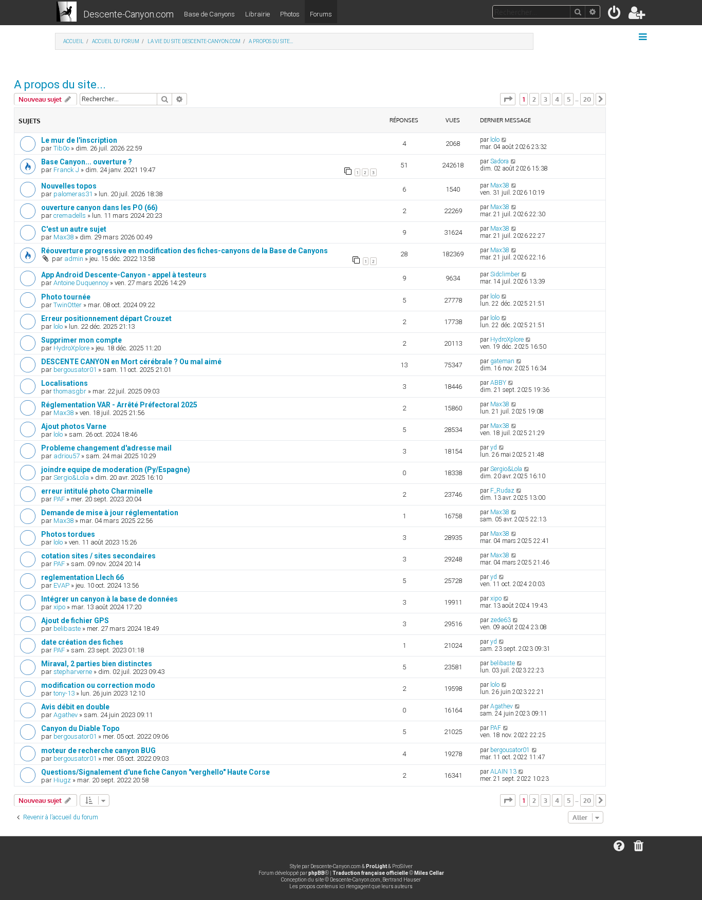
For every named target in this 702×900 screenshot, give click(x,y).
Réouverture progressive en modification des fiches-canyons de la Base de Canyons (184, 251)
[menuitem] (614, 15)
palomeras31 (73, 194)
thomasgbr (69, 391)
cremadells (69, 215)
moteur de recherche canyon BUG (98, 750)
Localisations (64, 383)
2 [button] (534, 99)
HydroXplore (71, 348)
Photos (290, 14)
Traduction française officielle (370, 873)
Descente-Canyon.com (128, 14)
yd (493, 447)
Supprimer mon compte (81, 340)
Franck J (66, 170)
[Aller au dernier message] (504, 139)
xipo (59, 607)
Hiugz (62, 780)
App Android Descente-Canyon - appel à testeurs (124, 275)
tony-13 (64, 693)
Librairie (257, 14)
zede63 (500, 620)
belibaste (67, 628)
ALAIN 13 (503, 771)
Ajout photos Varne (73, 426)
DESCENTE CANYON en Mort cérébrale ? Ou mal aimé (131, 362)
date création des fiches (82, 642)
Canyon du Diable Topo (80, 728)
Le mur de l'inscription (79, 140)
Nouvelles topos (69, 186)
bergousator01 (75, 369)
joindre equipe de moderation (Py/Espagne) (115, 469)
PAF (59, 499)
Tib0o (61, 148)
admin (73, 258)
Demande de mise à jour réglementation (109, 513)
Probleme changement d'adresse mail (106, 448)
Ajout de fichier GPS (75, 620)
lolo (495, 139)
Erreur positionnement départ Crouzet (106, 318)
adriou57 (66, 456)
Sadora (499, 161)
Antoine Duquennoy (80, 283)
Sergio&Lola (71, 477)
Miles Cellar (429, 873)
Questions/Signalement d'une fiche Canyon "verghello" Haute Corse (155, 772)
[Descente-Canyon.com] (66, 12)
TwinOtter (67, 305)
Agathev (65, 715)
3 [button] (545, 99)
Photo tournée (65, 297)
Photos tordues (68, 534)
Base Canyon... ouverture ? (86, 162)
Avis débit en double (75, 707)
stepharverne (72, 672)
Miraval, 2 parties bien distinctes (96, 664)
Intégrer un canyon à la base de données (109, 599)
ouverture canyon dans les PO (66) (99, 207)
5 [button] (568, 99)
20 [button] (587, 99)
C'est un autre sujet (73, 229)
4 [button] (557, 99)
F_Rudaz (502, 490)
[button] (507, 99)
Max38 (499, 185)
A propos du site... (60, 84)
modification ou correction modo (98, 685)
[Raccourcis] (644, 37)
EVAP (61, 585)
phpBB (316, 873)
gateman (502, 361)
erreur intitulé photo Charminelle (97, 491)
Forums (321, 14)
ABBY (498, 382)
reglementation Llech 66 (82, 577)
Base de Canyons (209, 14)
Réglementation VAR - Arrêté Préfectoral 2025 (119, 405)
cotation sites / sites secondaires (98, 556)
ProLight (376, 866)
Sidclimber (505, 274)
